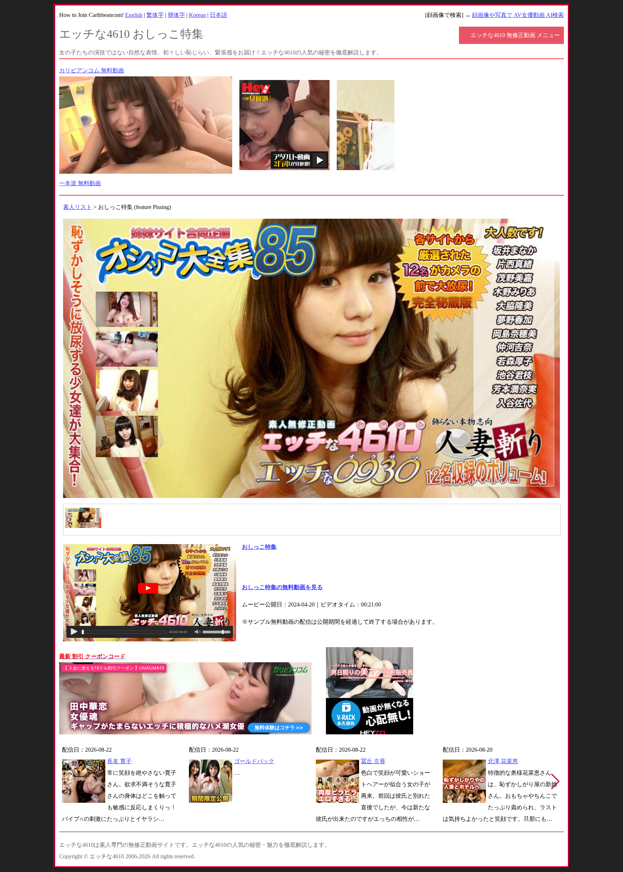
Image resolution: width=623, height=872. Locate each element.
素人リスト (77, 207)
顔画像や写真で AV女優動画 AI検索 (518, 15)
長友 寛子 (119, 761)
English (133, 15)
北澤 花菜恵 (503, 761)
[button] (555, 781)
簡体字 (176, 15)
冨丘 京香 (373, 761)
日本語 (218, 15)
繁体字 (155, 15)
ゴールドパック (254, 761)
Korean (197, 15)
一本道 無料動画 (80, 183)
